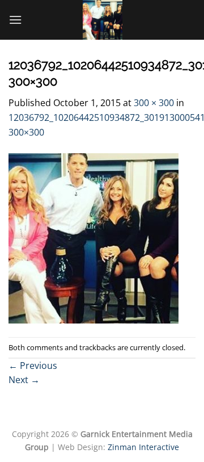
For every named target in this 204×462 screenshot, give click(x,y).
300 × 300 (154, 102)
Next (24, 379)
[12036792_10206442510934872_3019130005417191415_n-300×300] (93, 238)
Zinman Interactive (143, 447)
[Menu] (15, 19)
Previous (32, 365)
